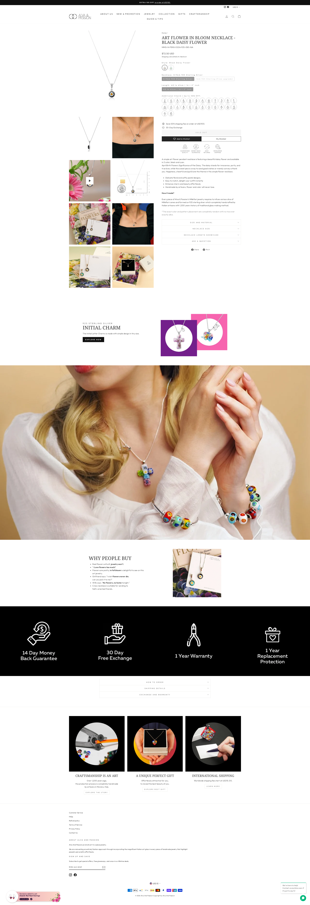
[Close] (196, 434)
